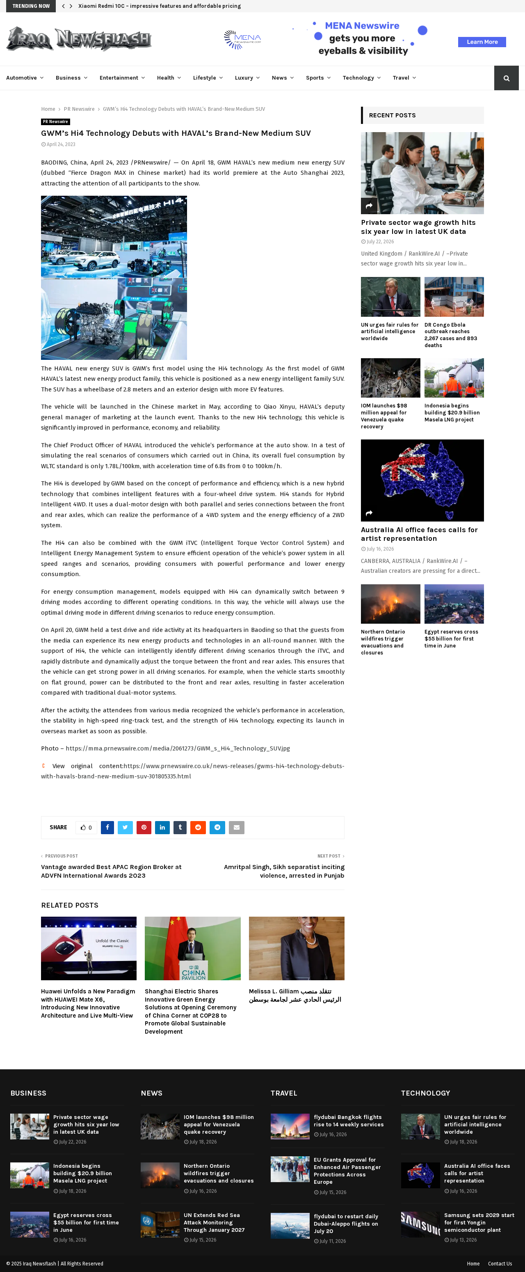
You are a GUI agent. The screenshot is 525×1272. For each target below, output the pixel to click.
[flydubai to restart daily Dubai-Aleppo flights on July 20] (290, 1226)
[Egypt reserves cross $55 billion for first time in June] (454, 604)
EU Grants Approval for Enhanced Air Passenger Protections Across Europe (347, 1171)
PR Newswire (55, 121)
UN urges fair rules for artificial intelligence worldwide (390, 332)
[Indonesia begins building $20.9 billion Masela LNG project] (454, 378)
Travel (401, 77)
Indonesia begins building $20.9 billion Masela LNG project (452, 413)
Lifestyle (204, 77)
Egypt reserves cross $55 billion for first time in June (451, 639)
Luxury (244, 77)
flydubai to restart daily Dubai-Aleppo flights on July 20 (346, 1224)
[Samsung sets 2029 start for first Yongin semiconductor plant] (420, 1225)
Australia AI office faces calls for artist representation (419, 534)
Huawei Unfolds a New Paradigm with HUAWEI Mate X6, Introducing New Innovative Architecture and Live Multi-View (88, 1003)
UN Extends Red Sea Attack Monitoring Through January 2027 (214, 1222)
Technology (358, 77)
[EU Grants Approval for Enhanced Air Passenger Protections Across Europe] (290, 1169)
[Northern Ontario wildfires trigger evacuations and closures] (390, 604)
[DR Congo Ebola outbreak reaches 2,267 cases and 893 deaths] (454, 297)
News (279, 77)
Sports (315, 77)
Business (68, 77)
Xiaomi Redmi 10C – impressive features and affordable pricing (159, 6)
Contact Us (500, 1264)
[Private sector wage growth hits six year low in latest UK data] (422, 173)
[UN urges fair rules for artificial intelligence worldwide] (390, 297)
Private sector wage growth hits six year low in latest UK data (418, 227)
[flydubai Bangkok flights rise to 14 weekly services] (290, 1126)
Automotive (21, 77)
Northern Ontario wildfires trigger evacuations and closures (383, 642)
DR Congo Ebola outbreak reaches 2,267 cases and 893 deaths (451, 335)
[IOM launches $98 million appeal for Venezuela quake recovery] (390, 378)
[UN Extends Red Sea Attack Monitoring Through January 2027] (160, 1225)
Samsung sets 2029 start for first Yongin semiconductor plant (479, 1222)
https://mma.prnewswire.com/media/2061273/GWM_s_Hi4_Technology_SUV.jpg (178, 748)
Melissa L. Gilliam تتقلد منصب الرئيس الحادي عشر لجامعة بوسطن (295, 995)
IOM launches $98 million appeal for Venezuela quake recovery (384, 416)
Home (473, 1264)
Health (165, 77)
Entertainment (119, 77)
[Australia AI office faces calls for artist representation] (422, 480)
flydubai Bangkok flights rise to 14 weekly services (349, 1121)
